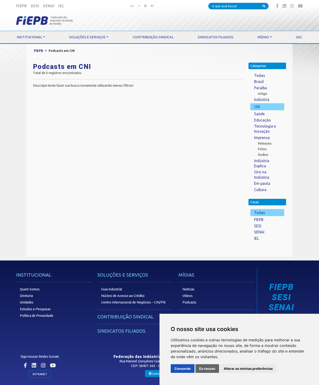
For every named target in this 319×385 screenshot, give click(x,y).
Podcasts (189, 302)
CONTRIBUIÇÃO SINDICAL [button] (153, 37)
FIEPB (21, 6)
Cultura (260, 190)
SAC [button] (299, 37)
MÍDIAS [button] (263, 37)
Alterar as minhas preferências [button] (248, 369)
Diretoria (26, 296)
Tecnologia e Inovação (265, 128)
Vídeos (187, 296)
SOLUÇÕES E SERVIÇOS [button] (87, 37)
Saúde (259, 114)
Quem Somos (30, 289)
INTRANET (40, 374)
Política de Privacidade (36, 315)
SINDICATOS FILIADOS (121, 331)
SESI (35, 6)
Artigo (262, 94)
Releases (265, 143)
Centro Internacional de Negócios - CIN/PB (133, 302)
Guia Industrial (111, 289)
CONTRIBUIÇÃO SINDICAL (125, 316)
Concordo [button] (182, 369)
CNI (257, 107)
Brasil (259, 81)
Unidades (26, 302)
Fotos (262, 149)
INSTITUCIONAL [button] (29, 37)
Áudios (263, 155)
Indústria (261, 99)
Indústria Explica (261, 163)
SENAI (49, 6)
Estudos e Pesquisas (35, 309)
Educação (262, 120)
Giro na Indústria (261, 174)
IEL (61, 6)
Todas (259, 75)
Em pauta (262, 183)
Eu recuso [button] (207, 369)
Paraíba (260, 88)
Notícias (188, 289)
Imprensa (262, 137)
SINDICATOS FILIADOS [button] (215, 37)
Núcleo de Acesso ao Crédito (123, 296)
